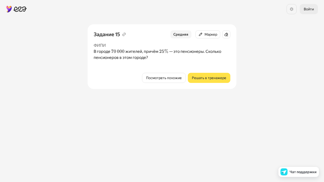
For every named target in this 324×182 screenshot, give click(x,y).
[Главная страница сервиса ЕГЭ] (16, 9)
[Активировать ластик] (226, 34)
